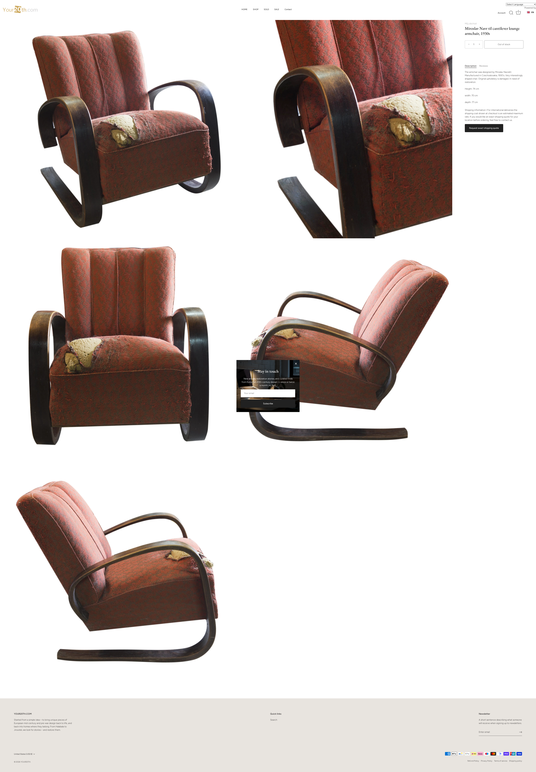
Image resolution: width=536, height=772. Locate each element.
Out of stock (504, 44)
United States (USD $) (23, 754)
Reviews (483, 66)
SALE (276, 9)
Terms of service (500, 761)
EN (532, 12)
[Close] (296, 364)
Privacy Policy (486, 761)
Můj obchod (471, 23)
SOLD (266, 9)
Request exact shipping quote (484, 128)
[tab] (472, 66)
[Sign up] (520, 732)
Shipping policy (515, 761)
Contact (288, 9)
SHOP (255, 9)
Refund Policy (473, 761)
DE (532, 15)
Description (471, 66)
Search (273, 719)
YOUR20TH (25, 762)
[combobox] (530, 12)
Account (501, 13)
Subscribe (268, 403)
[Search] (511, 13)
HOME (244, 9)
